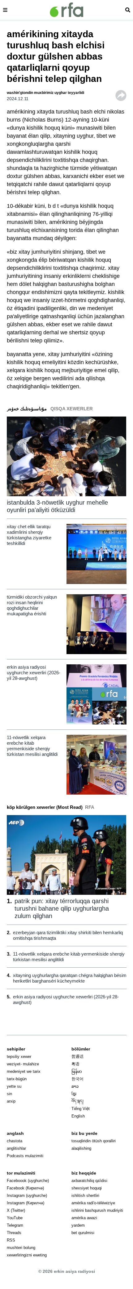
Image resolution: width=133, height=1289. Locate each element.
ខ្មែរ (73, 1093)
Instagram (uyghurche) (27, 1195)
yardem (78, 1225)
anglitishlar (16, 1148)
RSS (11, 1240)
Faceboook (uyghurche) (28, 1180)
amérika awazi (84, 1217)
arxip (11, 1101)
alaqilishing (81, 1148)
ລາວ (75, 1086)
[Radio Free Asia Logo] (66, 10)
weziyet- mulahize (23, 1064)
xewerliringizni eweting (27, 1255)
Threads (14, 1232)
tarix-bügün (17, 1079)
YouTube (15, 1217)
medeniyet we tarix (24, 1071)
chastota (14, 1141)
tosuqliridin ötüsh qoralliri (93, 1141)
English (78, 1116)
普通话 (77, 1056)
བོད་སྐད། (77, 1101)
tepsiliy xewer (19, 1056)
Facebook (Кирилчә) (25, 1188)
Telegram (15, 1225)
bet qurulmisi (82, 1232)
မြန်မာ (76, 1071)
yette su (14, 1086)
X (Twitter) (16, 1210)
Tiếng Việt (80, 1108)
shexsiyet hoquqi (86, 1188)
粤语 (75, 1064)
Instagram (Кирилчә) (25, 1203)
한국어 (77, 1079)
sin (9, 1093)
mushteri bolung (21, 1247)
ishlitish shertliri (85, 1195)
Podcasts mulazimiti (25, 1155)
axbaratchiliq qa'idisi (89, 1180)
